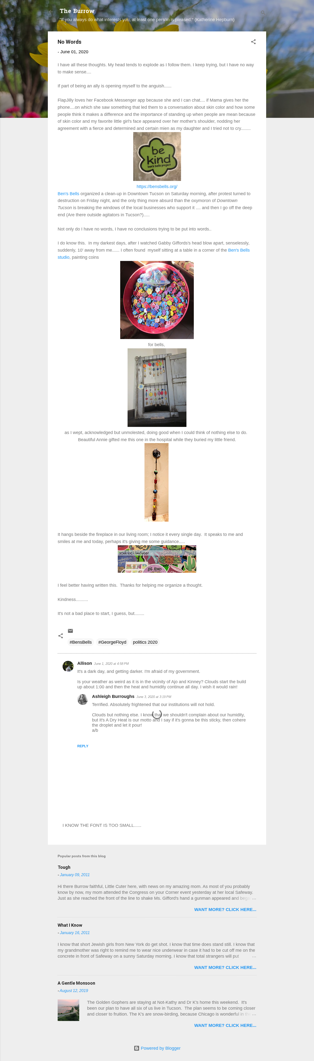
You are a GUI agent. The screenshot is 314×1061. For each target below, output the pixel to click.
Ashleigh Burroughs (113, 696)
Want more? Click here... (225, 909)
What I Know (70, 925)
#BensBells (81, 642)
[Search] (263, 13)
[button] (253, 42)
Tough (64, 867)
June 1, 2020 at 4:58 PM (111, 664)
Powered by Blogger (160, 1048)
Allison (84, 663)
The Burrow (77, 11)
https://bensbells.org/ (157, 186)
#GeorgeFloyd (112, 642)
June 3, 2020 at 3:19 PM (153, 697)
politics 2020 (145, 642)
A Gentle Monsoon (76, 983)
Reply (82, 746)
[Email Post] (70, 632)
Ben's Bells (68, 193)
